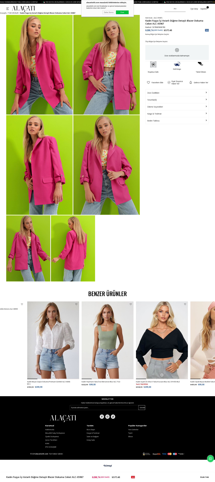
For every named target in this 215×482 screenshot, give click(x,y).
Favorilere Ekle (22, 304)
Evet (122, 12)
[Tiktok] (113, 416)
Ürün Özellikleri (153, 93)
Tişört (130, 433)
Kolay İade (91, 440)
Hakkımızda (49, 429)
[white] (63, 418)
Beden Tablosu (153, 121)
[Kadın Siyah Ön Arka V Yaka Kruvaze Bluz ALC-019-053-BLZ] (162, 340)
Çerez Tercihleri (51, 440)
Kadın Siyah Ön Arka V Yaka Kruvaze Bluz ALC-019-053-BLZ (158, 382)
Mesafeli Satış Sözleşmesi (55, 433)
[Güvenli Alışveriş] (164, 454)
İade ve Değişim (93, 436)
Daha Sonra (108, 12)
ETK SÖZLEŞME (50, 447)
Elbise (130, 436)
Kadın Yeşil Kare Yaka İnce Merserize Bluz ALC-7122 (101, 382)
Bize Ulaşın (91, 429)
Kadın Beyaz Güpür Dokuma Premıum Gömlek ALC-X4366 (48, 382)
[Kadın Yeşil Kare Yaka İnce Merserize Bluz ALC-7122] (108, 340)
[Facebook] (102, 416)
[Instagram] (107, 416)
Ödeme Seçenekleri (155, 107)
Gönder (142, 408)
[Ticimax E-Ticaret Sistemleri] (107, 466)
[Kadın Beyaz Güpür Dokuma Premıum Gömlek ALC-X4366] (53, 340)
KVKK (47, 443)
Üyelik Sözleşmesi (52, 436)
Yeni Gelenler (133, 429)
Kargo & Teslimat (154, 114)
